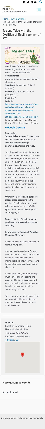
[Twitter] (28, 2)
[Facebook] (24, 2)
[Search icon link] (40, 2)
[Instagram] (31, 2)
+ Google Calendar (15, 127)
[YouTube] (35, 2)
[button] (22, 355)
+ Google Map (11, 340)
